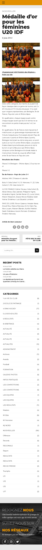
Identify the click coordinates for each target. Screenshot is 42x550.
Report (5, 451)
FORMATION (8, 370)
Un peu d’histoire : (10, 274)
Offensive (6, 436)
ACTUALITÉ (7, 329)
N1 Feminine (7, 420)
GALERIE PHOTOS (10, 375)
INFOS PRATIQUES (10, 380)
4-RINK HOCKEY (9, 309)
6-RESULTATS (8, 319)
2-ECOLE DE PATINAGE (12, 303)
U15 (4, 486)
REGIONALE (8, 446)
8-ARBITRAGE (8, 324)
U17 (4, 491)
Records (6, 441)
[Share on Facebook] (14, 227)
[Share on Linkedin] (22, 227)
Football (6, 364)
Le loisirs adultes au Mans (13, 269)
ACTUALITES (8, 344)
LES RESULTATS (9, 405)
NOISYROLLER (8, 11)
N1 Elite (6, 415)
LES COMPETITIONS (11, 385)
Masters (6, 410)
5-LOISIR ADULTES (10, 314)
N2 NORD (7, 425)
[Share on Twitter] (18, 227)
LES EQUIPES (8, 395)
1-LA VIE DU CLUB (10, 298)
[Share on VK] (26, 227)
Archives (6, 354)
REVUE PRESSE (9, 466)
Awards (6, 359)
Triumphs (6, 471)
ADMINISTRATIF (9, 349)
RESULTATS (7, 456)
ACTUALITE (7, 334)
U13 (4, 481)
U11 (4, 476)
